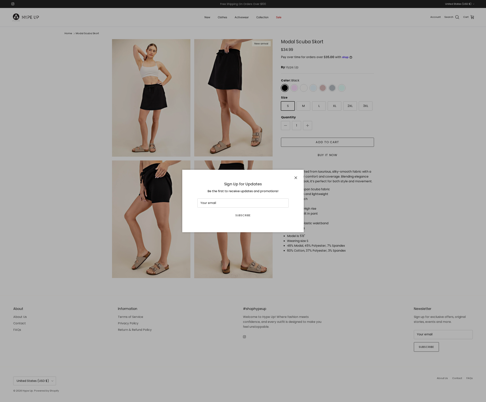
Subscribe (243, 215)
